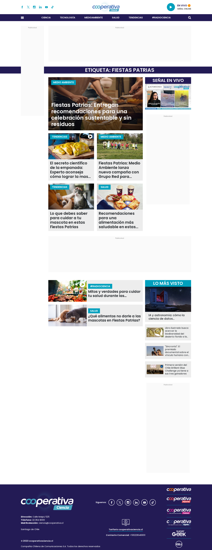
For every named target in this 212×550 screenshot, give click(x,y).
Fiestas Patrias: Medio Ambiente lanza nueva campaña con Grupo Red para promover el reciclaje (119, 170)
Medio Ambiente (63, 82)
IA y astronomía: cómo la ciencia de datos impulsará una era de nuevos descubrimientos (167, 316)
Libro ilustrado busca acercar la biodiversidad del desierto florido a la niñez (176, 332)
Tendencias (136, 17)
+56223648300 (137, 535)
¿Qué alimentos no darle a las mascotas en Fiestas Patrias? (114, 318)
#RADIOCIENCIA (161, 17)
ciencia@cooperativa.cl (51, 523)
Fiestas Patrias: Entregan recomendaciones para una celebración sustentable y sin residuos (91, 114)
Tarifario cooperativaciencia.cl (126, 529)
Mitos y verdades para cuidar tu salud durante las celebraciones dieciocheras (114, 294)
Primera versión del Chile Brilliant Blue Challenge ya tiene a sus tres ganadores (176, 369)
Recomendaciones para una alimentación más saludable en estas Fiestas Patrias (117, 220)
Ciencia (46, 17)
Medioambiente (93, 17)
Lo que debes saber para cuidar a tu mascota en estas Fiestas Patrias (69, 220)
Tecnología (67, 17)
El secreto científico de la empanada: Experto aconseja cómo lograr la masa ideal (70, 170)
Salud (115, 17)
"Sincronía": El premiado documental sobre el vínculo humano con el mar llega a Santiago (177, 351)
